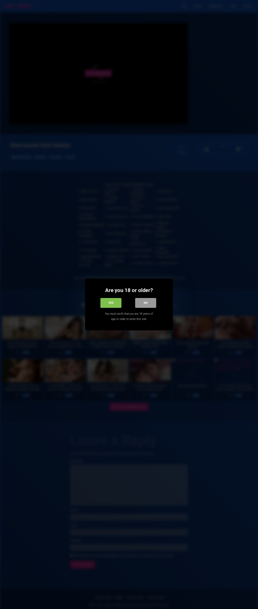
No (146, 302)
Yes (111, 302)
